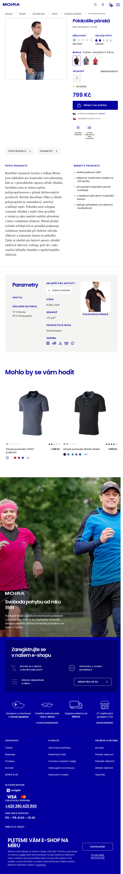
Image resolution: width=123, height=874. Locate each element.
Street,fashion (61, 290)
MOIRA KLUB (11, 774)
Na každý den (39, 14)
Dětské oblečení (104, 768)
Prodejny (10, 761)
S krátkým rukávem (73, 14)
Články (9, 747)
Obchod (8, 14)
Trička (54, 14)
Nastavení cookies (58, 774)
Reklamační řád (57, 754)
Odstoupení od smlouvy (61, 768)
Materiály (10, 754)
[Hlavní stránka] (11, 4)
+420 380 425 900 (21, 806)
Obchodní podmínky (59, 747)
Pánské (22, 14)
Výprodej (100, 774)
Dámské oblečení (104, 761)
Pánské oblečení (104, 754)
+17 (85, 454)
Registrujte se (88, 681)
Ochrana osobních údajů (62, 761)
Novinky (99, 747)
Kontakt (9, 768)
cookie (22, 854)
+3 (27, 457)
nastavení (41, 864)
